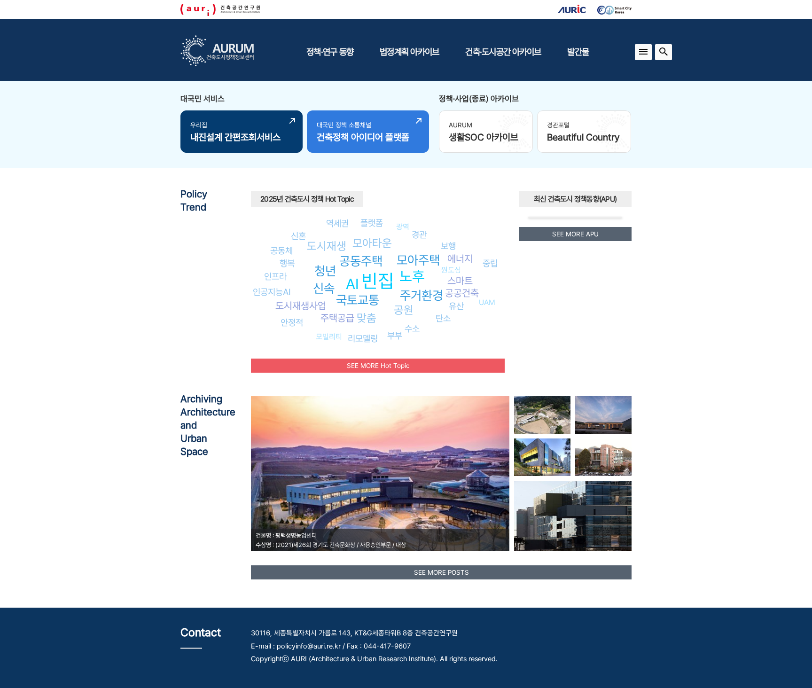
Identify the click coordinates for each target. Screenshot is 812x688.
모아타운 (372, 243)
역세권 (337, 223)
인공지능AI (272, 292)
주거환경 (421, 295)
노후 (412, 276)
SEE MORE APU (575, 234)
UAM (487, 302)
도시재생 (326, 246)
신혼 (298, 236)
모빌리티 (329, 336)
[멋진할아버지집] (603, 415)
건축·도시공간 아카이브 (503, 52)
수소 (412, 328)
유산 (456, 306)
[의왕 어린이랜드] (542, 457)
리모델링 (363, 338)
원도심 (451, 270)
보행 (448, 246)
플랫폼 (371, 223)
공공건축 (462, 293)
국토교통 (357, 300)
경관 (419, 234)
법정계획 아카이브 (409, 52)
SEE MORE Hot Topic (378, 365)
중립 (490, 263)
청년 (325, 271)
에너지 (460, 259)
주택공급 (337, 318)
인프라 (275, 276)
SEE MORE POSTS (441, 572)
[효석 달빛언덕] (542, 415)
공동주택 (361, 261)
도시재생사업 (300, 306)
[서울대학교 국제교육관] (603, 457)
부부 (394, 335)
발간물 (578, 52)
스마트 (460, 281)
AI (352, 283)
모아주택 (418, 260)
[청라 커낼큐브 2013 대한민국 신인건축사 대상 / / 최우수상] (573, 516)
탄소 (443, 318)
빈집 (377, 281)
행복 (287, 263)
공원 (404, 310)
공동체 (281, 250)
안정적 (292, 322)
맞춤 (366, 318)
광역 (402, 226)
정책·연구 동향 (329, 52)
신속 (324, 288)
